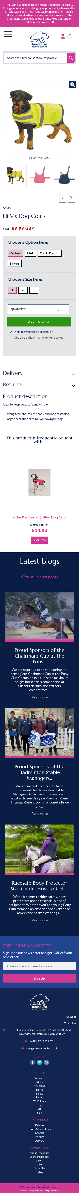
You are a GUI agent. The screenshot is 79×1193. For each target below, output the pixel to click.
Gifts (39, 1109)
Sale (39, 1112)
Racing (39, 1097)
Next (71, 198)
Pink (31, 254)
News (39, 1160)
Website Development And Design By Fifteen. (39, 1190)
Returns (12, 384)
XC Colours (39, 1101)
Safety (39, 1093)
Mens (39, 1082)
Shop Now (39, 540)
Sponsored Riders (39, 1156)
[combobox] (39, 58)
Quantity (18, 309)
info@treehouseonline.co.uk (42, 1048)
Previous (62, 198)
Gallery (39, 1172)
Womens (39, 1078)
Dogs (40, 1105)
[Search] (71, 58)
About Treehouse (39, 1152)
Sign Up (39, 978)
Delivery (13, 373)
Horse (39, 1089)
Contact (39, 1132)
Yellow (16, 254)
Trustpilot (70, 1016)
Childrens (39, 1085)
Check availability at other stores (38, 337)
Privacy (39, 1136)
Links (39, 1164)
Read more (39, 697)
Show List (39, 1168)
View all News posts (39, 576)
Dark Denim (51, 254)
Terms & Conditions (39, 1129)
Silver (16, 264)
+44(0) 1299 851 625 (42, 1041)
